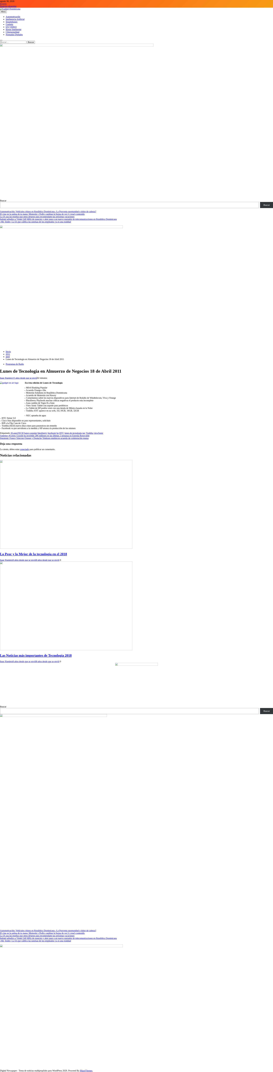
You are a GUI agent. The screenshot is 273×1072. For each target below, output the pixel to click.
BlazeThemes (86, 1070)
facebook (52, 433)
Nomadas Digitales (14, 34)
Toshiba (89, 433)
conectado (24, 449)
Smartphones (11, 22)
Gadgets (9, 24)
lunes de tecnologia (73, 433)
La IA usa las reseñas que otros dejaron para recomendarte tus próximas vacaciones (37, 216)
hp (57, 433)
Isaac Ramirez (6, 378)
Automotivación (13, 16)
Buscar (3, 200)
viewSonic (98, 433)
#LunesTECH (17, 433)
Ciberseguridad (12, 32)
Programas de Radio (15, 364)
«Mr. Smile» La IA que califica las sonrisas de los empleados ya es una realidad (35, 222)
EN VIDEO (11, 27)
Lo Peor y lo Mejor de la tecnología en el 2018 (33, 554)
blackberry (42, 433)
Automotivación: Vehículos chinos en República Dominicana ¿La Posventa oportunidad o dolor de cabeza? (48, 211)
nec (83, 433)
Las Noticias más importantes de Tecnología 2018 (36, 655)
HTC (61, 433)
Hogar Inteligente (13, 29)
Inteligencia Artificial (15, 19)
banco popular (30, 433)
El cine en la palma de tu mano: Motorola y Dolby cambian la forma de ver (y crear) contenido (42, 214)
